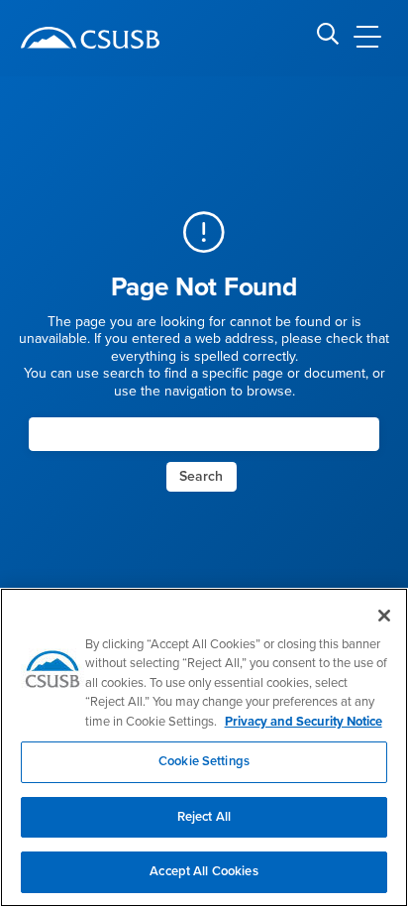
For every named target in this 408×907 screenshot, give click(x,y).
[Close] (384, 615)
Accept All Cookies (203, 871)
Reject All (204, 817)
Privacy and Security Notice (303, 722)
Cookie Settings (204, 761)
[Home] (90, 38)
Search (201, 476)
